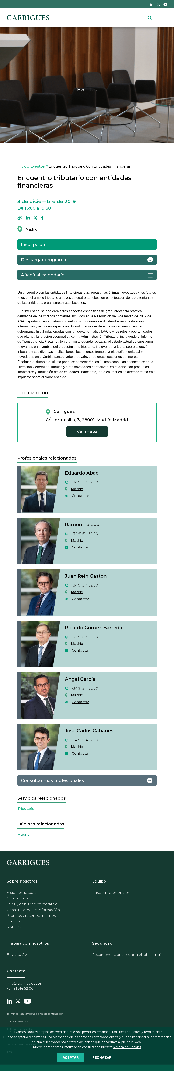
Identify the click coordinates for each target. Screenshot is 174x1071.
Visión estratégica (23, 893)
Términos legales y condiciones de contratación (35, 1013)
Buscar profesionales (110, 893)
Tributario (25, 809)
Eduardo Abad (82, 473)
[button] (20, 217)
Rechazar (102, 1057)
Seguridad (102, 943)
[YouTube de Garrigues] (165, 4)
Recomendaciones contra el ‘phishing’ (126, 955)
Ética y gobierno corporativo (32, 904)
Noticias (14, 927)
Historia (14, 921)
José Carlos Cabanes (89, 731)
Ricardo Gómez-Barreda (93, 627)
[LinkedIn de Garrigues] (151, 4)
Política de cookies (18, 1021)
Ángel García (80, 679)
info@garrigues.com (25, 983)
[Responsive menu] (160, 18)
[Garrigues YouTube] (27, 1000)
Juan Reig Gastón (86, 576)
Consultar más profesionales (52, 780)
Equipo (99, 881)
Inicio (22, 166)
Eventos (38, 166)
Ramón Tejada (82, 524)
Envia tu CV (17, 955)
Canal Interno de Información (33, 910)
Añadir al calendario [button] (43, 274)
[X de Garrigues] (158, 4)
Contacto (16, 971)
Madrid (77, 489)
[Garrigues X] (17, 1000)
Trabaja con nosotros (28, 943)
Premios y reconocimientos (31, 916)
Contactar (80, 496)
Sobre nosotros (22, 881)
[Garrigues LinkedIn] (9, 1000)
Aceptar (71, 1057)
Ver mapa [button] (87, 431)
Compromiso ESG (22, 898)
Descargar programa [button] (43, 259)
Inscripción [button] (33, 244)
